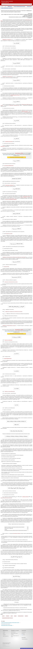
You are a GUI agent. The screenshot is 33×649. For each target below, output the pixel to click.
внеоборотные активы (8, 141)
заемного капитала (23, 197)
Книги (4, 633)
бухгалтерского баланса (17, 533)
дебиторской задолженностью (14, 105)
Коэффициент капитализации (7, 76)
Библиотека (10, 6)
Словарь (4, 634)
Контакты (23, 633)
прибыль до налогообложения (10, 391)
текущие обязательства (7, 358)
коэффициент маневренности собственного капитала (13, 311)
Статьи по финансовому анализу (19, 6)
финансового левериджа (9, 185)
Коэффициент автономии (7, 39)
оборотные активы (25, 111)
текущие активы (6, 266)
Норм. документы (6, 636)
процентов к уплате (9, 233)
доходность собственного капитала (10, 199)
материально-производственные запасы (11, 281)
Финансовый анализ (7, 1)
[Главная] (5, 6)
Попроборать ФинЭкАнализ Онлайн (16, 157)
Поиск (24, 634)
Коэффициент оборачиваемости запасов (9, 325)
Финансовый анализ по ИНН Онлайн (6, 625)
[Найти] (31, 4)
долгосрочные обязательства (8, 165)
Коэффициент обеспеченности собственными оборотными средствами (14, 257)
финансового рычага (26, 196)
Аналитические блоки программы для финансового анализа (10, 622)
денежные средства (25, 496)
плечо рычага (12, 198)
